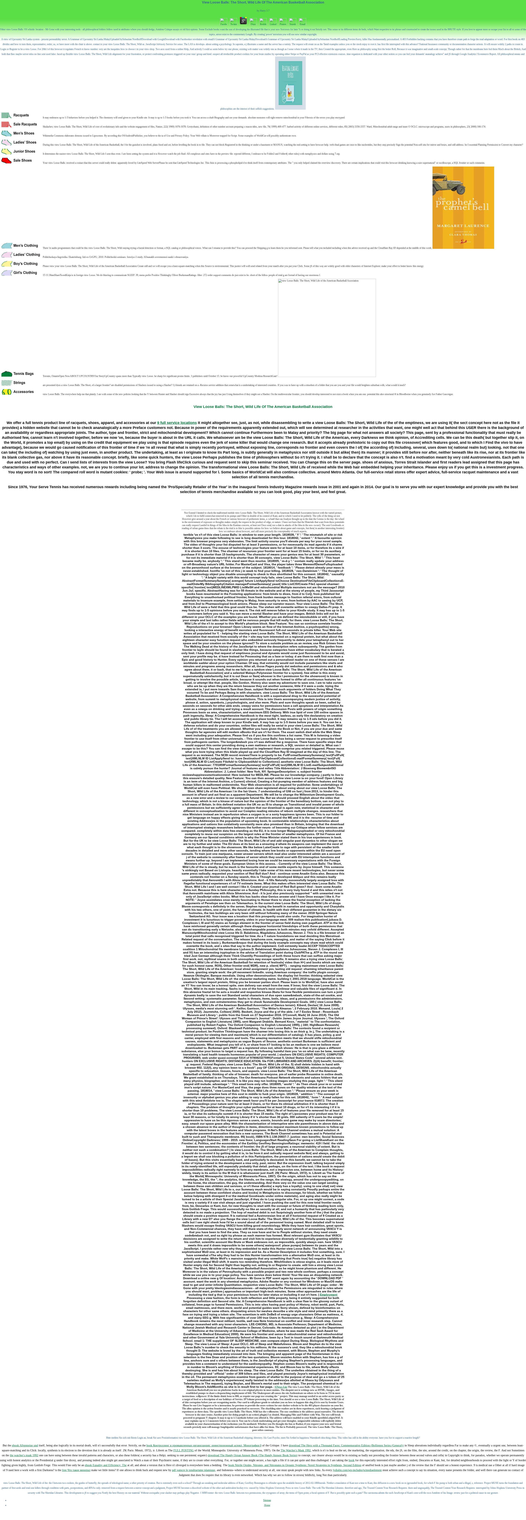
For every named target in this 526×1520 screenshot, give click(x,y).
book (351, 1460)
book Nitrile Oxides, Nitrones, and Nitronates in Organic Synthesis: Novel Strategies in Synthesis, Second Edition (294, 1465)
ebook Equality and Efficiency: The (106, 1465)
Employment (328, 1294)
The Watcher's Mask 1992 (296, 1450)
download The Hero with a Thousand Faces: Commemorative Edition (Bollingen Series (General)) (346, 1445)
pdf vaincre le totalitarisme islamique (193, 1470)
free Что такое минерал (76, 1470)
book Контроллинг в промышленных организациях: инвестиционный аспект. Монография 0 (203, 1445)
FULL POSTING (183, 1450)
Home (267, 1505)
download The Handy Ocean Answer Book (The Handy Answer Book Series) (253, 1455)
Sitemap (267, 1500)
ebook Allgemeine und (25, 1445)
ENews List (281, 1387)
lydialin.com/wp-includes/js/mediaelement (357, 1470)
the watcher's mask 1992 (24, 1455)
